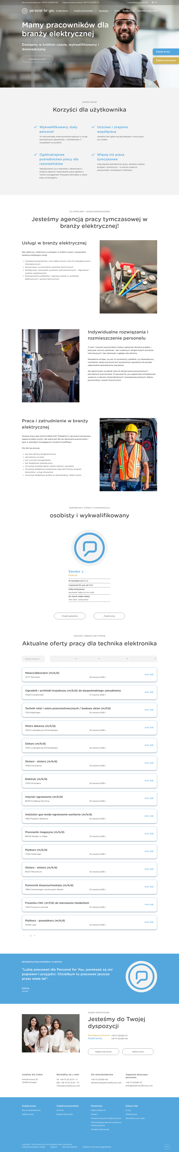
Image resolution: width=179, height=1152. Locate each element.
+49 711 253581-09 (119, 1038)
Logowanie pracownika (137, 2)
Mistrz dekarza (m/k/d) (40, 726)
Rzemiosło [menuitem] (104, 11)
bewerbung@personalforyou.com (106, 1083)
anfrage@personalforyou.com (139, 1086)
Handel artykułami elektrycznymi (106, 1118)
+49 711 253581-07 (119, 1035)
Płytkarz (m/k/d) (36, 850)
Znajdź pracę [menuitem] (62, 11)
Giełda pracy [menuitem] (128, 11)
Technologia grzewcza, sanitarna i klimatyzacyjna (106, 1123)
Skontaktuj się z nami (135, 1118)
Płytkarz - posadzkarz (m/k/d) (45, 921)
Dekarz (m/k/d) (35, 744)
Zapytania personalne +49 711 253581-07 (80, 2)
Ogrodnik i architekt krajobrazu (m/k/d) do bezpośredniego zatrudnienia (73, 691)
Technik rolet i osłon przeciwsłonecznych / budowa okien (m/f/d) (68, 708)
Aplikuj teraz (138, 1052)
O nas (128, 1110)
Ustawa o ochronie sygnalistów (97, 1147)
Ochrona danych (69, 1147)
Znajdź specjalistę (70, 616)
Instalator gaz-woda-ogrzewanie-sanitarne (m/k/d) (58, 814)
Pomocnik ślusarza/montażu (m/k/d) (49, 885)
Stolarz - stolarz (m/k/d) (41, 761)
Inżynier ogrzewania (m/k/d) (44, 797)
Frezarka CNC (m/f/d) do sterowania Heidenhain (57, 903)
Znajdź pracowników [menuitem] (83, 11)
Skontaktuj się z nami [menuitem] (147, 11)
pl (156, 2)
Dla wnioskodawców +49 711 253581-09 (40, 2)
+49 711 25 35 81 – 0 (69, 1079)
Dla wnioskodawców (31, 1110)
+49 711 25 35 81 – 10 (70, 1083)
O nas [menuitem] (117, 11)
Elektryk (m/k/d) (36, 779)
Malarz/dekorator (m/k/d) (42, 673)
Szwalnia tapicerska (100, 1129)
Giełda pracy (131, 1114)
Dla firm (60, 1110)
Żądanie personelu (103, 1052)
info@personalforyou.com (68, 1086)
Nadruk (53, 1147)
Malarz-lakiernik (98, 1110)
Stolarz (94, 1114)
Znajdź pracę (109, 616)
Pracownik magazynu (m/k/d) (44, 832)
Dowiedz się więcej (37, 59)
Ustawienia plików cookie (33, 1147)
